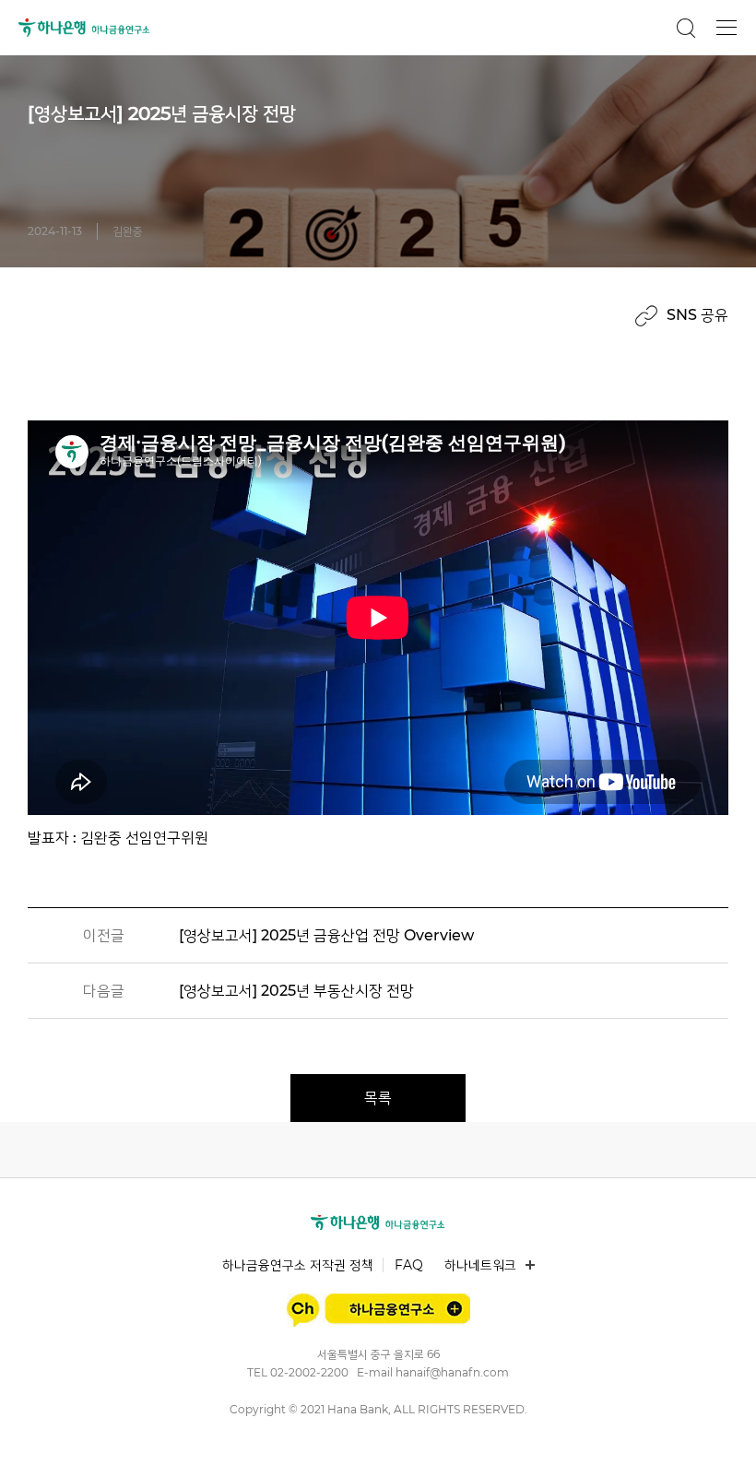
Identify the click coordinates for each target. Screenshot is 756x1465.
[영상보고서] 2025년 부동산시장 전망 (296, 990)
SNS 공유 (697, 315)
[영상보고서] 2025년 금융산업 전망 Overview (326, 935)
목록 (378, 1097)
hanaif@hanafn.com (452, 1372)
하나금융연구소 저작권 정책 (297, 1265)
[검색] (685, 27)
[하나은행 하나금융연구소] (378, 1222)
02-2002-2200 (309, 1372)
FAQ (409, 1265)
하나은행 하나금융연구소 (84, 27)
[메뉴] (726, 27)
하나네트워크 (480, 1265)
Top (721, 1429)
